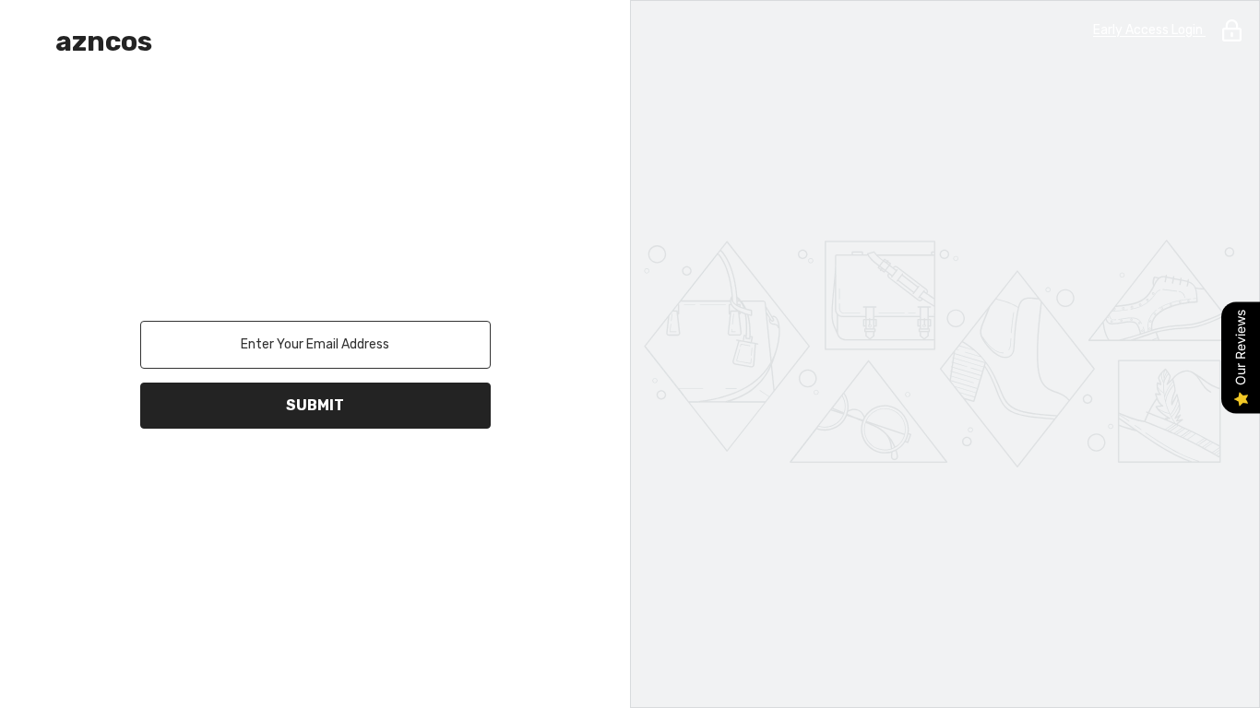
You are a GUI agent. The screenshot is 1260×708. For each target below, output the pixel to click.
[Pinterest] (341, 476)
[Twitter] (393, 476)
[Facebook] (238, 476)
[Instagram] (289, 476)
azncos (103, 41)
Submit (315, 405)
